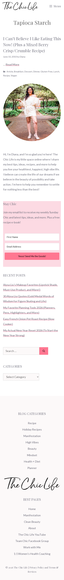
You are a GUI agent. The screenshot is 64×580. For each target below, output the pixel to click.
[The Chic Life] (20, 6)
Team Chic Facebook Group (32, 541)
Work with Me (32, 547)
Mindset (32, 455)
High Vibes (32, 442)
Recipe (6, 75)
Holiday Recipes (32, 429)
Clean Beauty (32, 521)
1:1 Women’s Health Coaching (32, 553)
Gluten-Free (47, 71)
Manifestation (32, 436)
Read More (12, 64)
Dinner (36, 71)
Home (32, 509)
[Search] (43, 351)
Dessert (28, 71)
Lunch (56, 71)
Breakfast (18, 71)
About (32, 528)
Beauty (32, 448)
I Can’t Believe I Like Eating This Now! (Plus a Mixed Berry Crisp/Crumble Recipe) (32, 44)
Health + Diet (32, 461)
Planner (32, 468)
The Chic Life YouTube (32, 534)
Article (10, 71)
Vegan (14, 75)
